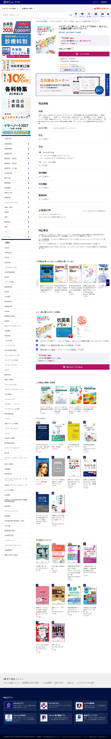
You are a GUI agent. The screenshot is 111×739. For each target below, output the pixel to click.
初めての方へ (59, 683)
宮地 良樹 (62, 32)
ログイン (96, 2)
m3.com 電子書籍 (41, 21)
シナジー (7, 433)
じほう (6, 370)
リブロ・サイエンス (11, 428)
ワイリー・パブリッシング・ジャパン (15, 458)
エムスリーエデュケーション (14, 389)
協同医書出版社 (9, 530)
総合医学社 (8, 301)
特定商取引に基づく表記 (30, 683)
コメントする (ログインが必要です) (93, 211)
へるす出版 (8, 340)
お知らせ (70, 683)
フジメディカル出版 (11, 360)
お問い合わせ (93, 736)
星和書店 (7, 516)
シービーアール (9, 345)
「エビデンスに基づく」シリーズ (63, 128)
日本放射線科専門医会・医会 (14, 521)
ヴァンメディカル (10, 384)
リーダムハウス (9, 399)
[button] (107, 282)
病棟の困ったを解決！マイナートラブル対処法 (58, 350)
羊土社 (6, 257)
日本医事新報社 (9, 272)
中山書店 (7, 296)
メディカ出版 (9, 282)
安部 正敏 (69, 32)
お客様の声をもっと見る (71, 70)
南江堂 (6, 453)
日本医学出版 (9, 535)
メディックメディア (11, 511)
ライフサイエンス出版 (12, 409)
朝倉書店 (7, 506)
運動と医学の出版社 (11, 555)
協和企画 (7, 375)
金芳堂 (6, 292)
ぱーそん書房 (9, 490)
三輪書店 (7, 331)
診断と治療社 (9, 379)
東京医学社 (8, 474)
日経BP (6, 321)
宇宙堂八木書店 (9, 438)
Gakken (7, 311)
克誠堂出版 (8, 306)
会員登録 (104, 2)
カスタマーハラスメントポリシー (72, 736)
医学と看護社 (9, 464)
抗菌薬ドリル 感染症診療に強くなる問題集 (56, 345)
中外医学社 (8, 253)
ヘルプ (85, 736)
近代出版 (7, 526)
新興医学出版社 (9, 316)
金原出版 (7, 262)
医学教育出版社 (9, 443)
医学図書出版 (9, 414)
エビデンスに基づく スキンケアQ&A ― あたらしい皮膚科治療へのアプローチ (71, 341)
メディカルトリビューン (12, 545)
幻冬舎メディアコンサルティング (15, 485)
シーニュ (7, 419)
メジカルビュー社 (10, 267)
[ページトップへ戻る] (104, 735)
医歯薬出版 (8, 287)
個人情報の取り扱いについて (51, 736)
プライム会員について (11, 683)
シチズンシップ (9, 540)
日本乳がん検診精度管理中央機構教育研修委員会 (15, 500)
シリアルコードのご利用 (85, 683)
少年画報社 (8, 394)
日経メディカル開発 (11, 423)
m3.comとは (102, 736)
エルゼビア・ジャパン (12, 404)
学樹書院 (7, 469)
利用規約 (39, 736)
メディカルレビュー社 (12, 355)
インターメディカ (10, 365)
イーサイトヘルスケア (12, 448)
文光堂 (6, 248)
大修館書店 (8, 550)
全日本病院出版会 (10, 350)
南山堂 (6, 277)
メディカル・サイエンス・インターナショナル (15, 479)
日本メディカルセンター (12, 326)
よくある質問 (46, 683)
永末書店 (7, 495)
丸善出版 (7, 336)
